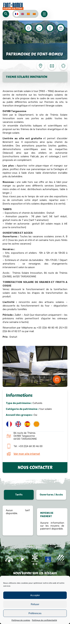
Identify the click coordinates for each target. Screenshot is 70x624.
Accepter (35, 595)
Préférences (35, 613)
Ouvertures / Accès (51, 494)
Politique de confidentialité (44, 620)
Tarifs (18, 494)
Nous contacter (35, 467)
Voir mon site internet (27, 453)
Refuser (35, 604)
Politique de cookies (21, 620)
